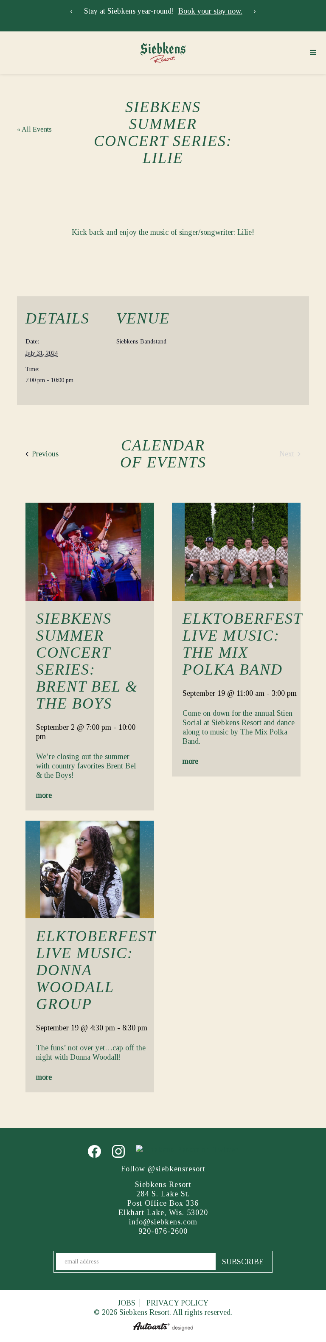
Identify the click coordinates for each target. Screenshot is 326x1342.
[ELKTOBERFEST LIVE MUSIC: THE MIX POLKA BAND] (236, 551)
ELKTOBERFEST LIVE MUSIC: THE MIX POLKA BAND (242, 644)
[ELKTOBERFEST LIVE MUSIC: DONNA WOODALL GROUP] (89, 869)
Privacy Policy (177, 1303)
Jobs (126, 1303)
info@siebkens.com (163, 1222)
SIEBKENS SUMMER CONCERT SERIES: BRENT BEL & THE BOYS (87, 661)
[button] (313, 52)
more (44, 795)
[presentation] (71, 11)
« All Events (34, 129)
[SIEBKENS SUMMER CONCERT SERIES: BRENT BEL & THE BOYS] (89, 551)
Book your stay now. (210, 11)
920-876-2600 (163, 1231)
